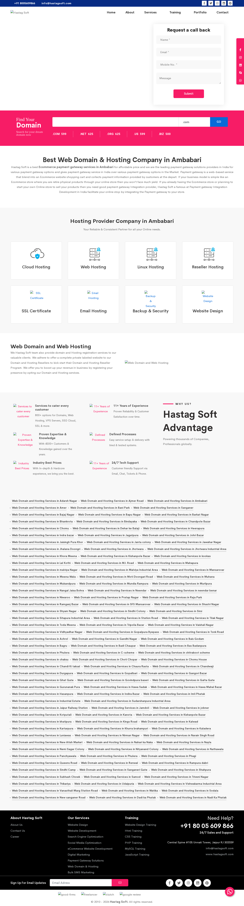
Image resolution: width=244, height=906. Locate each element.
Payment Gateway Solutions (86, 860)
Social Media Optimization (84, 842)
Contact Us (17, 830)
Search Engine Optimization (85, 836)
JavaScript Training (137, 854)
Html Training (133, 830)
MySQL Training (135, 848)
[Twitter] (210, 3)
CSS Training (133, 836)
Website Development (82, 830)
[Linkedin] (223, 3)
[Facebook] (204, 3)
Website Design (78, 824)
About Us (16, 824)
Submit (188, 93)
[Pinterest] (230, 3)
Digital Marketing (79, 854)
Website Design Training (140, 824)
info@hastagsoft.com (220, 848)
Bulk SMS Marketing (81, 872)
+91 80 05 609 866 (207, 826)
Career (14, 836)
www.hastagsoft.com (220, 854)
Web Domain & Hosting (83, 866)
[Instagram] (217, 3)
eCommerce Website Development (90, 848)
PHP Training (133, 842)
